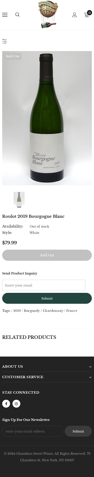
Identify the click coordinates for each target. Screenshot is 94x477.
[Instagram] (16, 404)
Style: (7, 232)
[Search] (17, 15)
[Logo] (47, 14)
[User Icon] (74, 14)
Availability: (13, 226)
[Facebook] (6, 404)
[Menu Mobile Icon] (4, 14)
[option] (47, 118)
